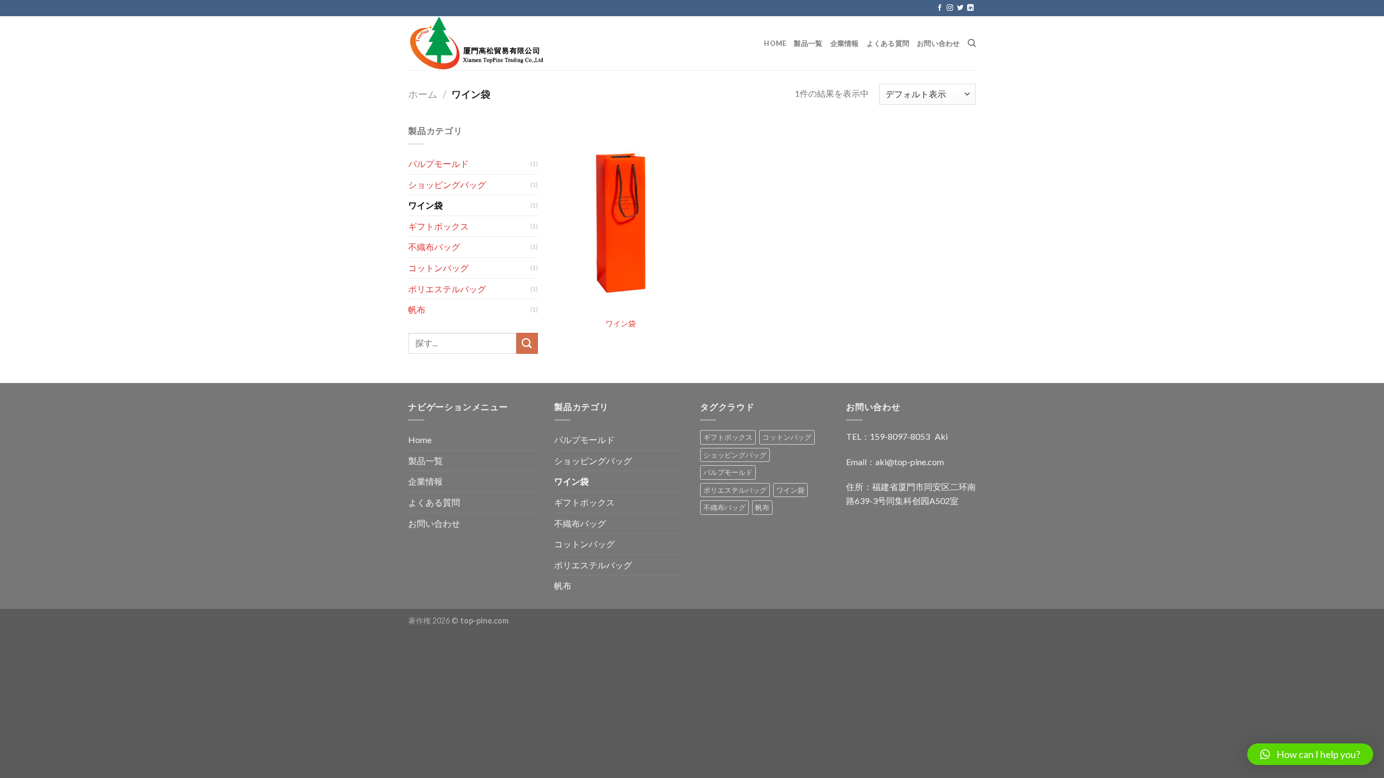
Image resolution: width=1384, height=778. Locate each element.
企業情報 (844, 43)
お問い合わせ (938, 43)
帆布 (416, 309)
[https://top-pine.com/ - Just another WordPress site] (555, 43)
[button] (1310, 754)
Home (775, 43)
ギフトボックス (438, 226)
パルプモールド (438, 163)
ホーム (422, 94)
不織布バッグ (434, 247)
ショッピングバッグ (447, 184)
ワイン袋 (425, 205)
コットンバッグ (438, 268)
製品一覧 (808, 43)
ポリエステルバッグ (447, 289)
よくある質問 (888, 43)
